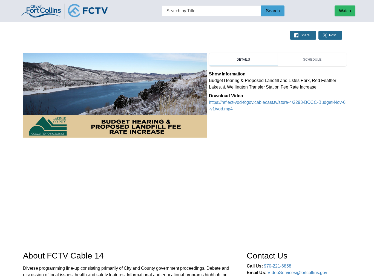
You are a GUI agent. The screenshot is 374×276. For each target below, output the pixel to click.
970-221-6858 (277, 266)
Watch (345, 10)
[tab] (243, 59)
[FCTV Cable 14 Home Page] (65, 11)
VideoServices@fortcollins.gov (297, 272)
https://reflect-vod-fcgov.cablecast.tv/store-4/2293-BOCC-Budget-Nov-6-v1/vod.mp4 (277, 105)
